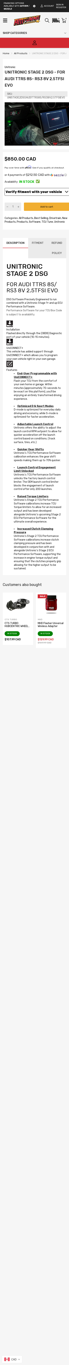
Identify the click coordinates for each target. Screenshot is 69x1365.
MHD (40, 619)
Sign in (59, 5)
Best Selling (41, 218)
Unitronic (10, 67)
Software (34, 221)
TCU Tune (47, 221)
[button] (56, 20)
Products (22, 221)
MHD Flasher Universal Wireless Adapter (50, 625)
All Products (25, 218)
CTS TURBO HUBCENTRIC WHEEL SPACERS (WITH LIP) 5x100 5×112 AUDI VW (17, 627)
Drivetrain (55, 218)
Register (61, 7)
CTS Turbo (11, 619)
